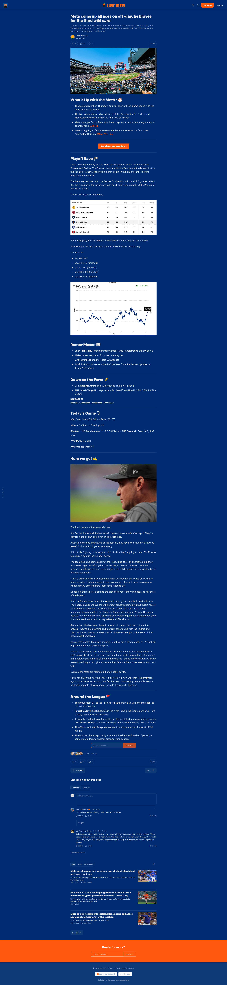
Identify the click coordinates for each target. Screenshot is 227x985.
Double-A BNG (97, 402)
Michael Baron (86, 882)
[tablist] (80, 787)
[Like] (72, 885)
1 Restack (94, 753)
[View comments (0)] (93, 907)
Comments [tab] (76, 787)
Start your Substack (107, 974)
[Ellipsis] (155, 809)
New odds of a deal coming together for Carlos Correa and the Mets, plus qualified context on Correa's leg (100, 894)
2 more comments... (78, 852)
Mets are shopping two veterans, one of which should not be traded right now (102, 873)
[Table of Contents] (2, 492)
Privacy (110, 968)
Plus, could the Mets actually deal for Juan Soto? (89, 920)
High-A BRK (86, 402)
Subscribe (207, 5)
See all (75, 933)
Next (149, 770)
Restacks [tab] (86, 787)
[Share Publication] (198, 5)
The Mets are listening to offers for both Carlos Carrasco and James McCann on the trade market (102, 878)
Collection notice (127, 968)
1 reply (80, 823)
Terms (117, 968)
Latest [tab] (79, 864)
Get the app (125, 974)
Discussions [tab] (88, 864)
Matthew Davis (82, 809)
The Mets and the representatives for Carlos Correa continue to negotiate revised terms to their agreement (100, 900)
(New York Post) (105, 134)
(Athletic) (94, 125)
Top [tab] (73, 864)
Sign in (220, 5)
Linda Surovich (81, 36)
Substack (101, 980)
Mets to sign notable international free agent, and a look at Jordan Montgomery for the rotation (101, 915)
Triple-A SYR (109, 402)
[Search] (192, 5)
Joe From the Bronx (84, 831)
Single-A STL (75, 402)
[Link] (67, 100)
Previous (79, 770)
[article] (113, 878)
